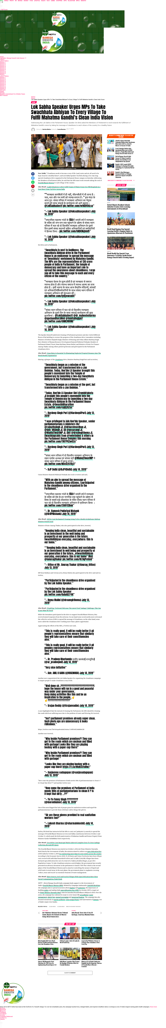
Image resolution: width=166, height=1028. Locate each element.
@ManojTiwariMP (53, 433)
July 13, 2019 (51, 568)
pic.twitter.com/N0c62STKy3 (59, 464)
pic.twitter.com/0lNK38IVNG (58, 321)
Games (53, 0)
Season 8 (3, 72)
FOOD (31, 0)
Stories (2, 92)
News (33, 98)
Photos (2, 75)
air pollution (84, 895)
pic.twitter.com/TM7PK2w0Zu (60, 441)
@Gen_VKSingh (52, 430)
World (6, 0)
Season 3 (3, 65)
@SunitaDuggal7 (74, 318)
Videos (2, 59)
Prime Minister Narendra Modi (50, 892)
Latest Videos (4, 61)
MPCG (78, 0)
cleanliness (59, 359)
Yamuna (95, 900)
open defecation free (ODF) (70, 890)
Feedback (3, 1012)
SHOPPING (59, 0)
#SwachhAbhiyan (84, 553)
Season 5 (3, 68)
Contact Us (3, 1018)
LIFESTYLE (37, 0)
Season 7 (3, 70)
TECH (48, 0)
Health (2, 91)
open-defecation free (94, 851)
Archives (2, 1008)
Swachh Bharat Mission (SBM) (53, 885)
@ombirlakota (85, 393)
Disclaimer (3, 1014)
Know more (153, 1007)
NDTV (1, 0)
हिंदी (16, 0)
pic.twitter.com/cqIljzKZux (58, 407)
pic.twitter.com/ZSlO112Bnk (58, 505)
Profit (12, 0)
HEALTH (43, 0)
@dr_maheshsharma (84, 315)
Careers (2, 1019)
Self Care (3, 90)
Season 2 (3, 63)
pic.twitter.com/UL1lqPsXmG (77, 559)
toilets (46, 890)
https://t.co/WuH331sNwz (76, 767)
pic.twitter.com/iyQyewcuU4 (59, 296)
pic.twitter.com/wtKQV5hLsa (78, 206)
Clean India (52, 906)
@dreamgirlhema (80, 433)
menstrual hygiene (78, 897)
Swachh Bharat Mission (46, 183)
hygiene (72, 888)
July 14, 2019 (79, 469)
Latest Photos (4, 76)
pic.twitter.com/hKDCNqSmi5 (74, 231)
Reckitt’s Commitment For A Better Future (12, 94)
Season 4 (3, 66)
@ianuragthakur (53, 559)
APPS (65, 0)
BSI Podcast (4, 95)
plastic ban (51, 897)
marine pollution (59, 900)
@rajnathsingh (52, 427)
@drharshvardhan (73, 427)
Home (2, 57)
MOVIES (20, 0)
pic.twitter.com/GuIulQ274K (58, 595)
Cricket (26, 0)
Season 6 (3, 69)
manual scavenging (62, 897)
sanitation (81, 888)
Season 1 (3, 62)
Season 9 (3, 73)
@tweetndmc (74, 436)
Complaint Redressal (6, 1016)
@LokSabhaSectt (53, 206)
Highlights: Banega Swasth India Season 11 (13, 58)
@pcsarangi (73, 430)
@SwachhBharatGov (63, 404)
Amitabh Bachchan (93, 885)
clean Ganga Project (72, 900)
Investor (2, 1015)
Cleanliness (60, 906)
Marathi (83, 0)
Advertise (3, 1009)
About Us (3, 1011)
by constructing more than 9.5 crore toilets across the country (80, 854)
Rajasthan (71, 0)
